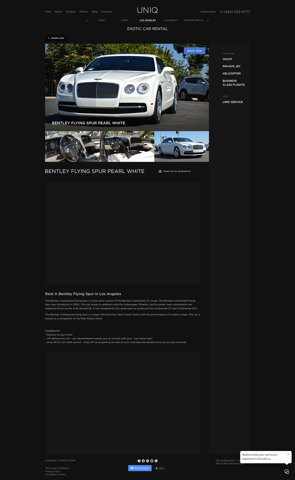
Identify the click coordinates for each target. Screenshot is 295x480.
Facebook (139, 460)
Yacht (227, 59)
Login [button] (160, 468)
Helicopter (232, 73)
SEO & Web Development (230, 464)
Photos (84, 12)
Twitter (143, 460)
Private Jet (232, 66)
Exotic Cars (58, 38)
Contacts (106, 12)
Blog (94, 12)
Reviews (71, 12)
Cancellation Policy (55, 475)
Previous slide (87, 20)
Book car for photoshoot (177, 171)
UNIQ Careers (141, 468)
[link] (101, 20)
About (58, 12)
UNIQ (147, 10)
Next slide (208, 20)
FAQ (48, 12)
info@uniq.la (208, 12)
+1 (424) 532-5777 (234, 12)
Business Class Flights (234, 82)
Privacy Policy (52, 472)
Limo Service (233, 101)
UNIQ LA (64, 461)
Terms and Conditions (57, 468)
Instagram (147, 460)
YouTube (151, 460)
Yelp (156, 460)
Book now (194, 51)
